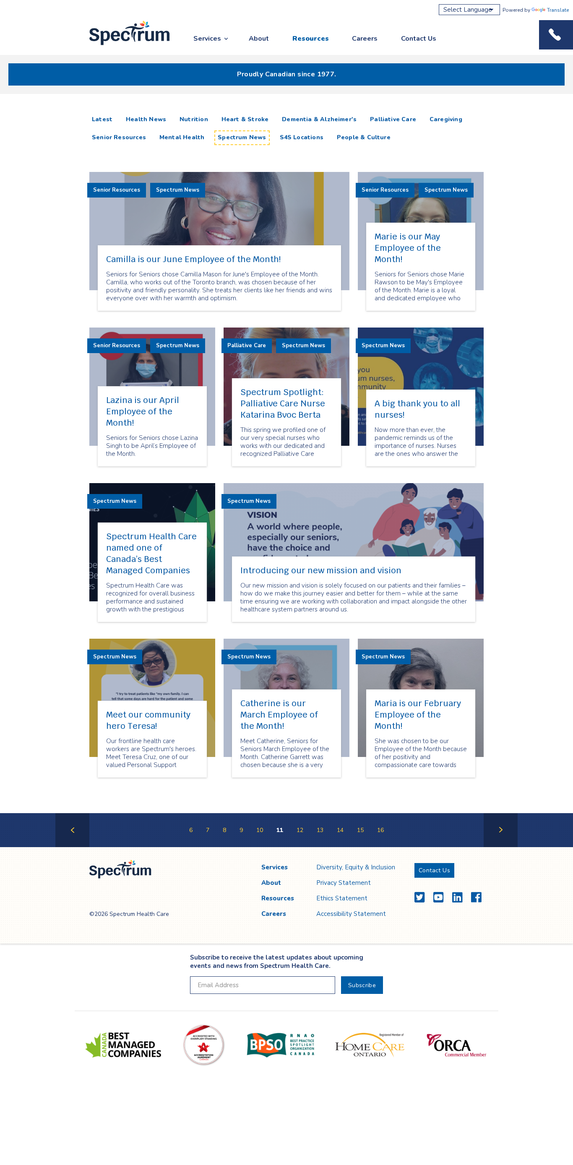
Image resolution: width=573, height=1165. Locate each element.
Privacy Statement (343, 883)
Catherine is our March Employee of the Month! (279, 714)
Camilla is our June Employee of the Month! (193, 259)
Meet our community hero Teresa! (148, 720)
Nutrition (194, 119)
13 (320, 830)
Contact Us (418, 38)
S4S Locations (301, 137)
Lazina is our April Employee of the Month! (142, 411)
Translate (558, 10)
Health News (146, 119)
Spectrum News (242, 137)
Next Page (500, 846)
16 (380, 830)
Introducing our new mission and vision (320, 570)
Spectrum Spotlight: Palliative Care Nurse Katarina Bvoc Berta (282, 403)
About (259, 38)
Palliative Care (393, 119)
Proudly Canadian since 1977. (286, 74)
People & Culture (364, 137)
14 (340, 830)
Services (207, 38)
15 (360, 830)
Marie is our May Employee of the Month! (408, 248)
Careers (365, 38)
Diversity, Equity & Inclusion (355, 867)
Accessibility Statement (351, 914)
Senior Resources (119, 137)
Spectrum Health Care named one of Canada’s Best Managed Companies (151, 553)
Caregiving (446, 119)
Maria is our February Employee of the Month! (418, 714)
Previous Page (72, 846)
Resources (310, 38)
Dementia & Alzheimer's (319, 119)
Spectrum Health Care (121, 45)
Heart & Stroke (245, 119)
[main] (286, 479)
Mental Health (181, 137)
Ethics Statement (341, 898)
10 (259, 830)
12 (300, 830)
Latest (104, 119)
